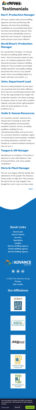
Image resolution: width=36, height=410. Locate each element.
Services (18, 237)
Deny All (17, 407)
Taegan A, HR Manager (15, 150)
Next (32, 189)
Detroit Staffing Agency (18, 251)
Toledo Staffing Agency (18, 249)
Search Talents (18, 234)
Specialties (18, 240)
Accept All (30, 407)
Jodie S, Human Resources (17, 113)
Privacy (18, 281)
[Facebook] (13, 271)
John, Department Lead (16, 81)
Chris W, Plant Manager (15, 168)
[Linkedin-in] (23, 271)
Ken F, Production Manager (18, 14)
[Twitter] (18, 271)
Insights (18, 243)
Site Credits (18, 284)
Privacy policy (5, 407)
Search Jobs (18, 232)
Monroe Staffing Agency (18, 246)
